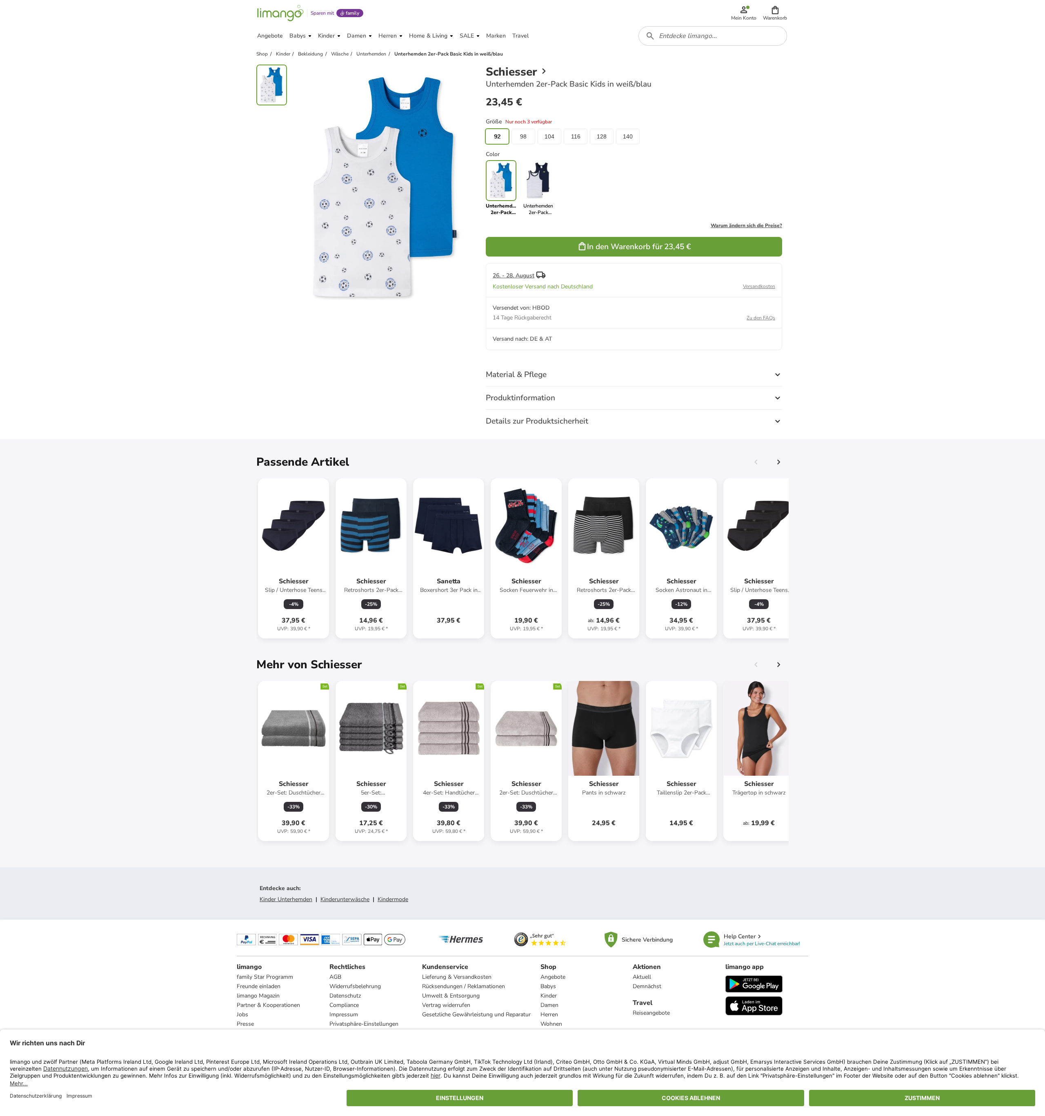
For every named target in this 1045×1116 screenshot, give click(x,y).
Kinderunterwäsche (344, 899)
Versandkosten (759, 286)
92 (497, 136)
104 (549, 136)
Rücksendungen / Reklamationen (463, 986)
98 (523, 136)
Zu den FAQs (761, 318)
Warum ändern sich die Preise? (746, 225)
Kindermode (393, 899)
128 (602, 136)
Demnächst (647, 986)
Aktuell (642, 977)
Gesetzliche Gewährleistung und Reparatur (476, 1014)
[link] (538, 188)
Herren (549, 1014)
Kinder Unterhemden (286, 899)
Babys (548, 986)
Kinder (548, 996)
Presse (245, 1024)
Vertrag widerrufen (446, 1005)
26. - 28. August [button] (513, 275)
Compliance (344, 1005)
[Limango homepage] (280, 13)
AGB (335, 977)
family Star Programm (265, 977)
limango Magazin (258, 996)
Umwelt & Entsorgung (451, 996)
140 (628, 136)
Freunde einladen (258, 986)
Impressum (343, 1014)
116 (575, 136)
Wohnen (551, 1024)
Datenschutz (345, 996)
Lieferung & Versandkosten (456, 977)
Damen (549, 1005)
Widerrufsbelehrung (355, 986)
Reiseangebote (651, 1013)
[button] (775, 13)
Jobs (242, 1014)
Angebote (552, 977)
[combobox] (712, 36)
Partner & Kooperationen (268, 1005)
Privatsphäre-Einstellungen (363, 1024)
